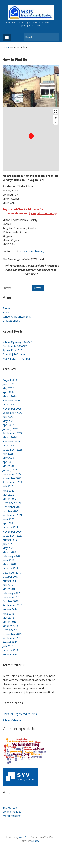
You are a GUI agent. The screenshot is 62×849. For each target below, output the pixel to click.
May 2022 (8, 494)
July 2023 (8, 453)
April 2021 (8, 523)
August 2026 (10, 380)
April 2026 (8, 392)
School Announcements (17, 316)
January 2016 (10, 625)
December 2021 (12, 503)
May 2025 (8, 421)
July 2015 (8, 646)
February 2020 (11, 556)
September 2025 (12, 413)
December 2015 (12, 630)
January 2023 (10, 470)
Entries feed (10, 807)
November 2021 (12, 507)
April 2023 (8, 462)
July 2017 (8, 584)
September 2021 (12, 515)
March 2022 (10, 499)
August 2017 (10, 580)
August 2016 (10, 609)
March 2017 (10, 589)
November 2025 (12, 408)
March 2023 (10, 466)
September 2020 (12, 535)
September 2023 (12, 449)
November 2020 (12, 531)
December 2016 (12, 597)
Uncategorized (11, 320)
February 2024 (11, 441)
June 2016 (8, 613)
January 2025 (10, 429)
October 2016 (11, 601)
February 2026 (11, 400)
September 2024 (12, 433)
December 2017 (12, 572)
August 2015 (10, 642)
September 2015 (12, 638)
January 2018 (10, 568)
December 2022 (12, 474)
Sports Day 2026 (12, 350)
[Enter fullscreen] (55, 111)
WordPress (24, 837)
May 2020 (8, 548)
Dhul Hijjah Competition (17, 354)
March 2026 (10, 396)
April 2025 (8, 425)
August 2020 (10, 540)
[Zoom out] (55, 122)
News (6, 312)
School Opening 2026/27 (17, 342)
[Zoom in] (55, 117)
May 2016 (8, 617)
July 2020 (8, 544)
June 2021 (8, 519)
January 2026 (10, 404)
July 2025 (8, 417)
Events (6, 308)
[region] (31, 139)
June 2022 (8, 490)
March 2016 (10, 621)
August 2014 (10, 654)
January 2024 (10, 445)
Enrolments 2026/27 (15, 346)
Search (55, 37)
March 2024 (10, 437)
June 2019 (8, 560)
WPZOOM (36, 840)
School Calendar (12, 720)
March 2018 (10, 564)
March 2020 (10, 552)
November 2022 (12, 478)
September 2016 (12, 605)
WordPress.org (12, 815)
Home (6, 47)
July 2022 (8, 486)
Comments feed (12, 811)
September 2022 (12, 482)
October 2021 (11, 511)
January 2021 (10, 527)
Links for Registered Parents (20, 714)
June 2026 (8, 384)
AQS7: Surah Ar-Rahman (17, 358)
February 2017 (11, 593)
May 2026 (8, 388)
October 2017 (11, 576)
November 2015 (12, 634)
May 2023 (8, 458)
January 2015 (10, 650)
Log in (6, 803)
